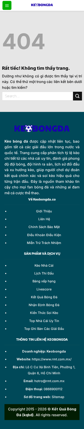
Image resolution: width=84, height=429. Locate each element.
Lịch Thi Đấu (44, 273)
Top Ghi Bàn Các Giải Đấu (44, 329)
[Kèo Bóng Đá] (42, 5)
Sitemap (58, 397)
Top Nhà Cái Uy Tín (44, 321)
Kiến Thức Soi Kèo (44, 313)
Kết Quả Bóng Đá (44, 297)
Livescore (44, 289)
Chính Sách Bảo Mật (44, 227)
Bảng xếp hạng (44, 281)
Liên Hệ (44, 219)
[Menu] (6, 5)
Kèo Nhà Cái (44, 265)
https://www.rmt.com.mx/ (51, 359)
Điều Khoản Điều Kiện (44, 235)
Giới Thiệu (44, 211)
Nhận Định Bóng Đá (44, 305)
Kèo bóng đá (16, 141)
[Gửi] (77, 96)
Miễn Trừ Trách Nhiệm (44, 243)
